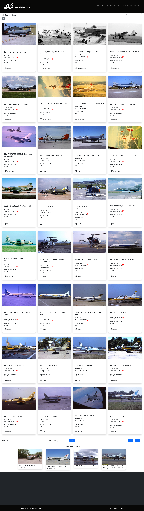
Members (133, 5)
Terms (115, 508)
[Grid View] (3, 18)
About (103, 5)
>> (137, 440)
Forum (139, 5)
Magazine (125, 5)
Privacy (110, 508)
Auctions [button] (112, 5)
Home (97, 5)
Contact (121, 508)
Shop (119, 5)
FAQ (107, 5)
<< (130, 440)
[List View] (6, 18)
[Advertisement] (64, 488)
